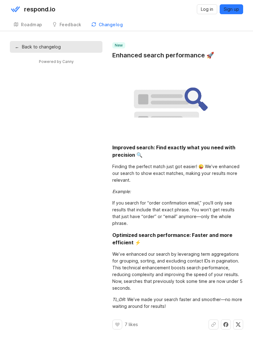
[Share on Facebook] (226, 324)
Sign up (231, 9)
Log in (207, 9)
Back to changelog (38, 46)
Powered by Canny (56, 61)
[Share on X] (238, 324)
